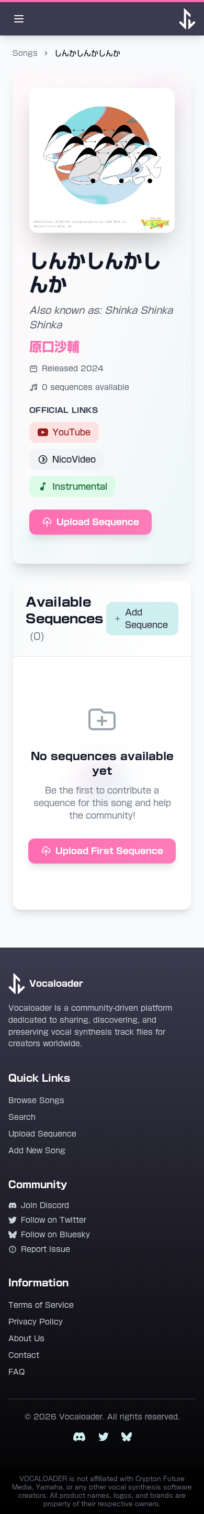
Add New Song (36, 1150)
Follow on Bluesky (55, 1234)
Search (22, 1117)
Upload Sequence (97, 522)
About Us (26, 1338)
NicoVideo (74, 459)
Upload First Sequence (109, 851)
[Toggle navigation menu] (18, 18)
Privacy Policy (35, 1322)
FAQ (16, 1372)
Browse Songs (36, 1100)
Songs (25, 53)
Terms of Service (41, 1305)
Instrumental (79, 486)
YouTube (71, 432)
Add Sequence (146, 618)
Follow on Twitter (53, 1220)
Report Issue (45, 1249)
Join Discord (45, 1205)
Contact (23, 1355)
